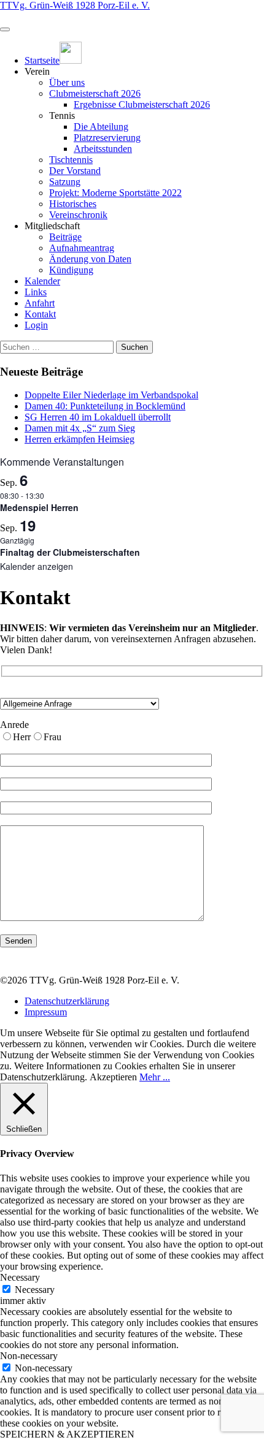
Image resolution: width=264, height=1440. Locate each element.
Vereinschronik (78, 215)
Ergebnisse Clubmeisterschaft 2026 (142, 104)
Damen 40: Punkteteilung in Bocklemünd (105, 406)
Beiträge (65, 237)
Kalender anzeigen (36, 566)
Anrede (14, 724)
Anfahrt (40, 303)
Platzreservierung (107, 137)
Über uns (67, 82)
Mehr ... (154, 1077)
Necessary (35, 1289)
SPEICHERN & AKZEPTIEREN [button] (67, 1434)
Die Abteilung (101, 126)
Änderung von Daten (90, 259)
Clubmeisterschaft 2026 (95, 93)
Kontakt (40, 314)
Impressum (46, 1012)
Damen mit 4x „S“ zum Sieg (80, 428)
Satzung (64, 181)
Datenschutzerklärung (67, 1001)
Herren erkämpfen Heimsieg (79, 439)
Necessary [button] (20, 1277)
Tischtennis (71, 159)
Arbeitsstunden (103, 148)
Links (36, 292)
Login (36, 325)
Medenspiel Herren (39, 507)
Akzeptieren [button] (113, 1077)
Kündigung (71, 270)
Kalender (42, 281)
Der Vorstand (75, 170)
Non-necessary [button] (29, 1356)
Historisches (72, 204)
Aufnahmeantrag (81, 248)
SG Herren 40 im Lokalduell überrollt (98, 417)
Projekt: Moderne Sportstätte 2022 (115, 193)
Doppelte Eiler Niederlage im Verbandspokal (111, 395)
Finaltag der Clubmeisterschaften (70, 552)
